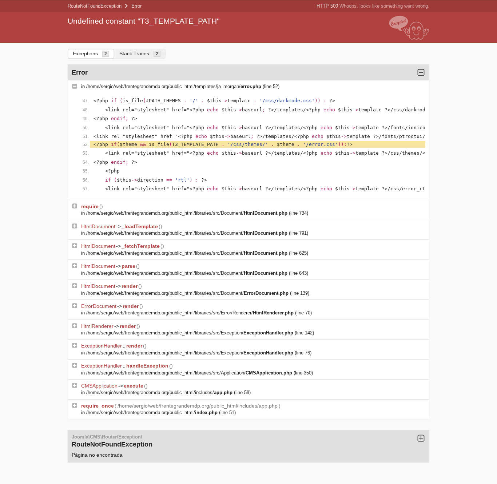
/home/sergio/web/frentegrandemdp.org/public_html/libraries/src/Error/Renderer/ (190, 313)
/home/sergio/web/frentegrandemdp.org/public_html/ (152, 412)
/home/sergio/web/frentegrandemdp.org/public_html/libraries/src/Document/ (186, 213)
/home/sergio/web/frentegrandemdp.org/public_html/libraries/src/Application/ (189, 373)
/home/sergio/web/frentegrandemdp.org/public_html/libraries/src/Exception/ (189, 333)
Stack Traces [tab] (138, 53)
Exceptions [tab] (90, 53)
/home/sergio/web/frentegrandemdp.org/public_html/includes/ (159, 392)
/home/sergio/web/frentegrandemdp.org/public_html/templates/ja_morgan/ (173, 86)
